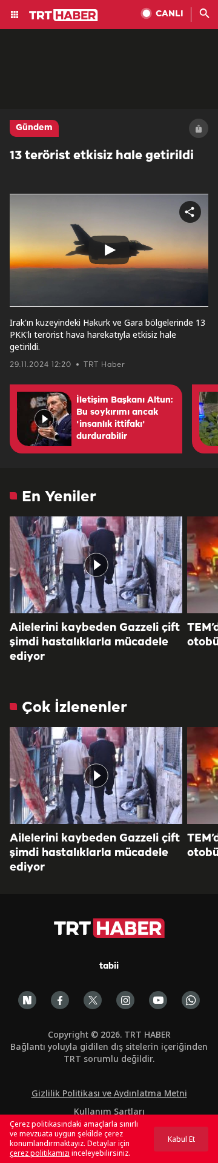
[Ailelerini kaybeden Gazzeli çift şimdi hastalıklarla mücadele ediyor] (96, 564)
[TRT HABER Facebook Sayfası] (60, 1000)
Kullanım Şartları (109, 1111)
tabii (109, 966)
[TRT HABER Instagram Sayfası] (125, 1000)
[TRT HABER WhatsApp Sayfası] (191, 1000)
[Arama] (204, 14)
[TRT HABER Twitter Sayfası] (93, 1000)
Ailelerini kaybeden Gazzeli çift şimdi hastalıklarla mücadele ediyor (95, 642)
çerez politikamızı (40, 1153)
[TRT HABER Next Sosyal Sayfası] (27, 1000)
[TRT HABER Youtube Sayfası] (158, 1000)
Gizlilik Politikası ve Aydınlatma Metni (109, 1093)
